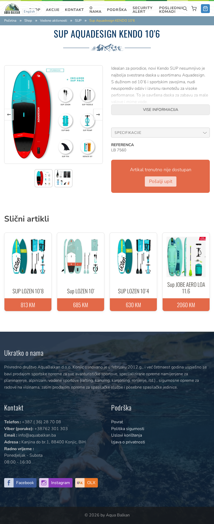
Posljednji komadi (171, 9)
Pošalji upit (160, 181)
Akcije (53, 9)
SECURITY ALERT (143, 9)
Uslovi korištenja (126, 435)
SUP (78, 21)
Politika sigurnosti (127, 429)
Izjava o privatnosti (128, 442)
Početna (10, 21)
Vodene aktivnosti (53, 21)
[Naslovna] (12, 8)
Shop (28, 21)
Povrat (117, 422)
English (29, 11)
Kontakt (74, 9)
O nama (96, 9)
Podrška (117, 9)
